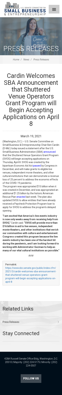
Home (16, 59)
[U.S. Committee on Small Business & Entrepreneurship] (25, 9)
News (26, 59)
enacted (21, 196)
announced (49, 151)
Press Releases (31, 49)
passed (37, 165)
